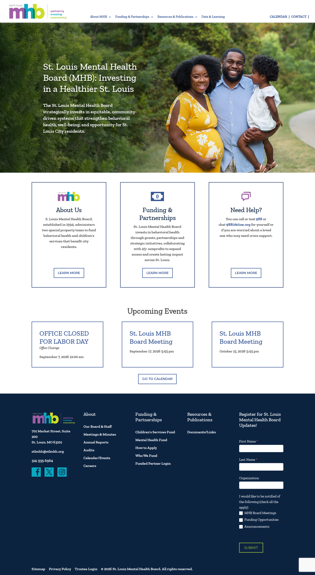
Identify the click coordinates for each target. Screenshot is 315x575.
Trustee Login (86, 569)
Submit (251, 547)
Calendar (278, 16)
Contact (298, 16)
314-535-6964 (42, 460)
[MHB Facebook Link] (36, 472)
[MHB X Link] (49, 472)
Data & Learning (213, 17)
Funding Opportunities (261, 520)
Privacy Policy (60, 569)
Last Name (248, 460)
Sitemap (38, 569)
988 (259, 219)
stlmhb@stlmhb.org (48, 451)
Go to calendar (157, 379)
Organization (249, 478)
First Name (248, 441)
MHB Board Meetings (260, 513)
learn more (69, 273)
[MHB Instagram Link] (62, 472)
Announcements (257, 526)
